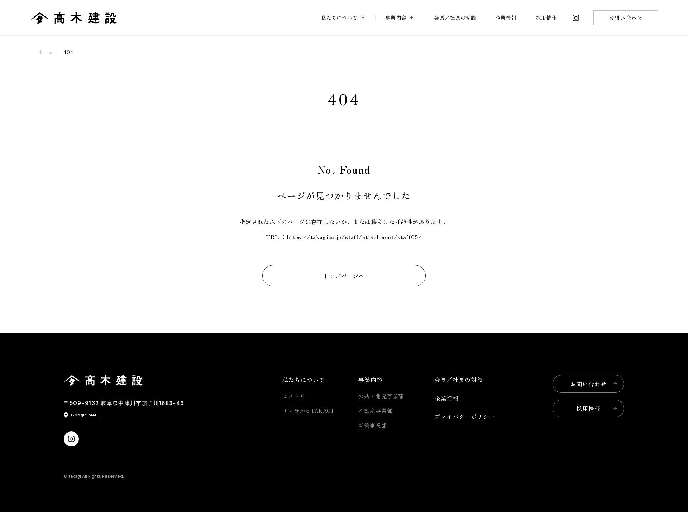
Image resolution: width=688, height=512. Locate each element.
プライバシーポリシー (464, 416)
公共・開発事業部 (381, 396)
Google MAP (84, 415)
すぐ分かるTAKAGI (308, 410)
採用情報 (546, 17)
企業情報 (506, 17)
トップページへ (343, 275)
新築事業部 (372, 425)
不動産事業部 (375, 410)
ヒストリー (296, 396)
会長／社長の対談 (455, 17)
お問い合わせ (625, 17)
